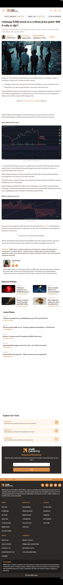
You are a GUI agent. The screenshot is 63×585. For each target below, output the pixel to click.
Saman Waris (11, 38)
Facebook (46, 511)
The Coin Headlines (29, 552)
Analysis (5, 352)
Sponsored (26, 507)
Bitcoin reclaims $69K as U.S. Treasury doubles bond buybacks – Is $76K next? (54, 290)
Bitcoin (50, 285)
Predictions (26, 515)
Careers (5, 556)
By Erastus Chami (22, 294)
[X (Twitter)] (13, 265)
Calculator (26, 523)
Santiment (46, 226)
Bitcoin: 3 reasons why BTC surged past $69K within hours (22, 302)
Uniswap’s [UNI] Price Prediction (30, 101)
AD (60, 0)
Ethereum (5, 511)
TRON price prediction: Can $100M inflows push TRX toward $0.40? (23, 290)
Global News (6, 531)
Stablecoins (6, 523)
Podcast (25, 527)
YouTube (46, 523)
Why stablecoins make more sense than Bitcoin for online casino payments (53, 302)
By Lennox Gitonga (22, 306)
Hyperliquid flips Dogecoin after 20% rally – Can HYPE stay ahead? (25, 345)
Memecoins (6, 527)
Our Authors (6, 544)
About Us (5, 540)
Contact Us (6, 548)
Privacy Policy (27, 540)
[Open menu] (3, 10)
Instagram (47, 519)
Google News (51, 297)
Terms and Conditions (30, 544)
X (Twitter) (47, 507)
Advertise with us (8, 552)
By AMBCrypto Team (53, 306)
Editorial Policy (28, 548)
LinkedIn (46, 515)
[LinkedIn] (16, 265)
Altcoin (19, 285)
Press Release (27, 511)
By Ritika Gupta (7, 347)
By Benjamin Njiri (52, 294)
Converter (26, 519)
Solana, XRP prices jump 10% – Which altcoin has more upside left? (25, 354)
